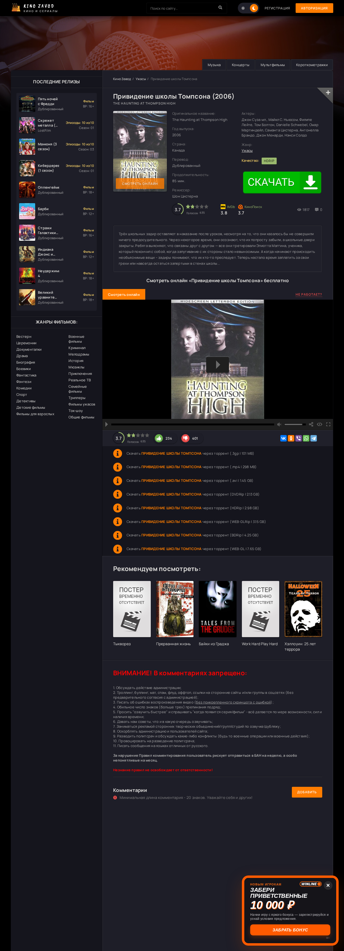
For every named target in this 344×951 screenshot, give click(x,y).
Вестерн (23, 336)
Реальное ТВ (80, 380)
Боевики (23, 368)
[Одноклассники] (291, 438)
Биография (25, 362)
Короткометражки (312, 64)
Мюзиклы (76, 367)
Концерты (240, 64)
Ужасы (141, 79)
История (76, 360)
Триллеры (77, 397)
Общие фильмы (81, 417)
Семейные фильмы (78, 389)
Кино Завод (122, 79)
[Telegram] (313, 438)
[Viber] (298, 438)
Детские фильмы (30, 407)
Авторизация (314, 8)
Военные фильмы (76, 339)
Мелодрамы (79, 354)
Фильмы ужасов (82, 404)
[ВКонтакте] (283, 438)
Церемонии (26, 342)
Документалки (28, 349)
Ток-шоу (76, 410)
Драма (22, 355)
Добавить (307, 792)
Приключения (80, 373)
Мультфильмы (273, 64)
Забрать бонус (290, 930)
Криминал (77, 347)
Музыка (214, 64)
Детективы (25, 401)
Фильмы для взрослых (35, 413)
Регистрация (277, 8)
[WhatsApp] (306, 438)
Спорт (21, 394)
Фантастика (26, 375)
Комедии (23, 388)
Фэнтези (23, 381)
